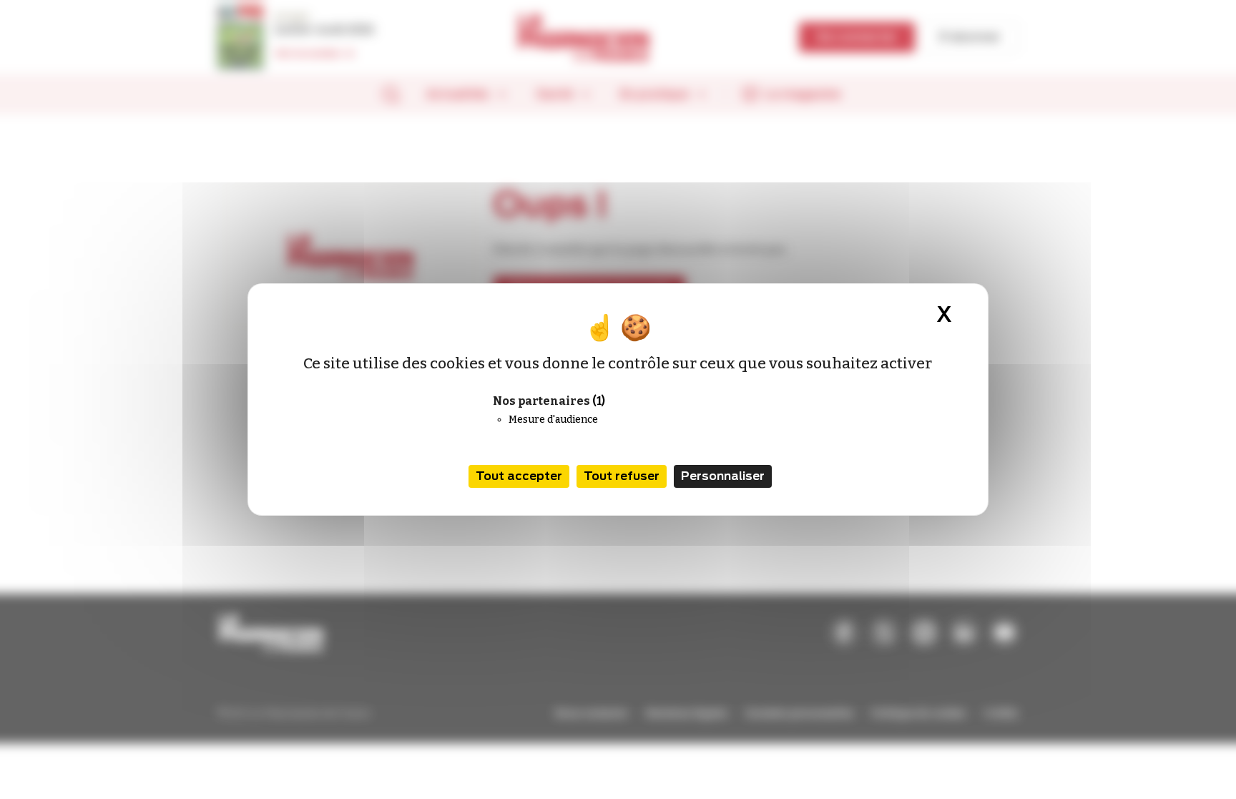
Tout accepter (519, 476)
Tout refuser (621, 476)
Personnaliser (723, 476)
